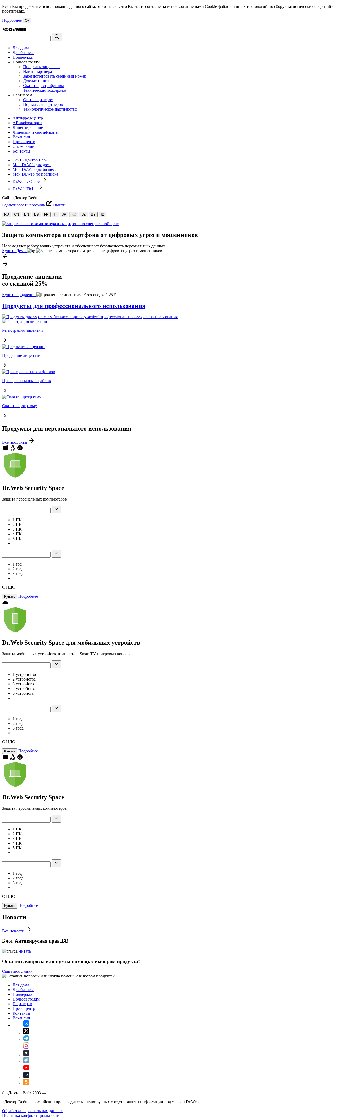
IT (55, 214)
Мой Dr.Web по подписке (35, 174)
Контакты (21, 151)
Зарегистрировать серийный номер (54, 76)
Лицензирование (28, 127)
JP (64, 214)
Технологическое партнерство (50, 109)
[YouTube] (26, 1069)
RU (6, 214)
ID (102, 214)
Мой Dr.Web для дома (32, 164)
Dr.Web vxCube (27, 181)
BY (93, 214)
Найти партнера (37, 71)
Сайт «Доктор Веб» (30, 160)
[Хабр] (26, 1062)
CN (16, 214)
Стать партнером (38, 99)
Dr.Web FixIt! (25, 189)
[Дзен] (26, 1054)
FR (46, 214)
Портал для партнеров (43, 104)
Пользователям (26, 999)
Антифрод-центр (28, 118)
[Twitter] (26, 1032)
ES (36, 214)
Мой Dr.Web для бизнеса (35, 169)
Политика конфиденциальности (30, 1115)
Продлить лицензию (41, 66)
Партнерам (22, 1004)
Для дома (21, 48)
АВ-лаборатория (27, 123)
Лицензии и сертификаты (36, 132)
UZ (83, 214)
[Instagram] (26, 1047)
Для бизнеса (23, 52)
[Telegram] (26, 1040)
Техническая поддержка (44, 90)
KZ (74, 214)
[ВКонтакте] (26, 1025)
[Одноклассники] (26, 1084)
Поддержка (23, 57)
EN (26, 214)
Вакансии (21, 137)
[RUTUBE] (26, 1076)
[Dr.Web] (14, 30)
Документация (36, 81)
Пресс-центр (24, 141)
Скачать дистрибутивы (43, 85)
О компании (24, 146)
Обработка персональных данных (32, 1110)
